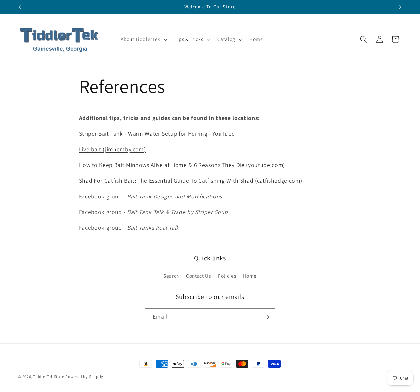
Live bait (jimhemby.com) (112, 149)
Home (250, 275)
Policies (227, 275)
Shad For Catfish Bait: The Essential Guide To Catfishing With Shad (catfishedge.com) (190, 180)
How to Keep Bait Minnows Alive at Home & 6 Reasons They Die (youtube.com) (182, 165)
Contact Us (198, 275)
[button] (143, 39)
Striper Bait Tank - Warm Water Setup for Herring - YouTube (157, 133)
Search (171, 275)
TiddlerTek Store (48, 376)
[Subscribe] (267, 317)
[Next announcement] (400, 7)
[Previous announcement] (20, 7)
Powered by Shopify (84, 376)
